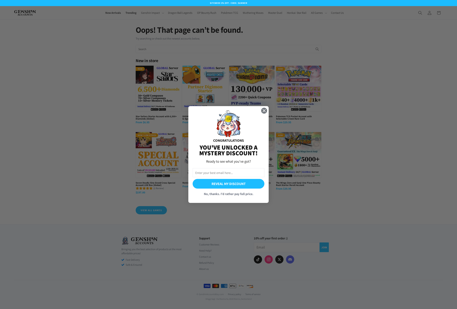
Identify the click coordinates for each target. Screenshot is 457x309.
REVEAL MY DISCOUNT (229, 183)
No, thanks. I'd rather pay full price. (228, 194)
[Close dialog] (264, 111)
